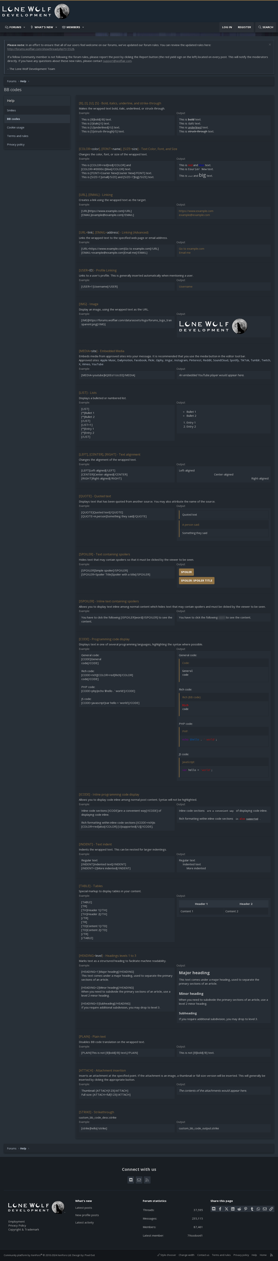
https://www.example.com (196, 211)
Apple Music (108, 360)
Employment (16, 1221)
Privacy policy (16, 144)
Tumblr (255, 360)
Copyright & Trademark (23, 1229)
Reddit (207, 360)
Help (254, 1255)
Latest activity (84, 1222)
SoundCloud (220, 360)
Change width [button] (186, 1255)
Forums (15, 27)
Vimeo (86, 364)
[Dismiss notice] (269, 45)
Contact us (203, 1255)
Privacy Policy (17, 1225)
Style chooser (168, 1255)
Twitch (265, 360)
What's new (44, 27)
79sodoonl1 (195, 1235)
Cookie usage (15, 127)
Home (263, 1255)
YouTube (97, 364)
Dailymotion (125, 360)
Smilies (11, 110)
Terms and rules (17, 136)
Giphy (159, 360)
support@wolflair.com (117, 61)
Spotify (234, 360)
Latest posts (83, 1207)
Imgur (169, 360)
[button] (24, 27)
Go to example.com (191, 248)
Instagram (181, 360)
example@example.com (194, 215)
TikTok (244, 360)
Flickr (151, 360)
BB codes (13, 119)
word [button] (221, 617)
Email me (185, 252)
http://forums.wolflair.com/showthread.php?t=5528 (40, 49)
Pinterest (195, 360)
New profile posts (87, 1215)
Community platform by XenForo (38, 1255)
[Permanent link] (212, 973)
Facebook (140, 360)
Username (186, 286)
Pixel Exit (90, 1255)
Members (73, 27)
